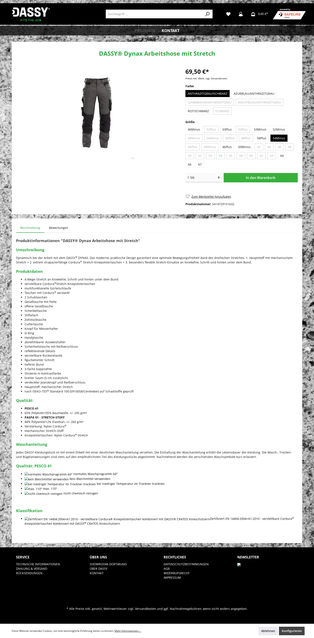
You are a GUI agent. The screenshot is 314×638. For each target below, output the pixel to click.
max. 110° (50, 489)
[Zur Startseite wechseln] (31, 14)
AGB (167, 569)
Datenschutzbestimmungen (186, 564)
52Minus (279, 129)
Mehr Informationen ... (127, 631)
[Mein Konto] (241, 14)
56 (230, 156)
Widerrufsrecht (177, 573)
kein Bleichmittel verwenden (90, 479)
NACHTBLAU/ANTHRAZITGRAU (259, 102)
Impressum (172, 578)
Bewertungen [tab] (58, 228)
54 (220, 156)
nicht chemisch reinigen (80, 493)
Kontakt (97, 573)
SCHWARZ (222, 111)
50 (189, 156)
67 (200, 164)
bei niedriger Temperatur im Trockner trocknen (131, 484)
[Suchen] (207, 14)
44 (269, 147)
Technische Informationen (38, 564)
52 (200, 156)
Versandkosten (145, 609)
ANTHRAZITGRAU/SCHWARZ (207, 94)
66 (189, 164)
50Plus (230, 138)
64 (282, 156)
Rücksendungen (29, 573)
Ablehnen (268, 631)
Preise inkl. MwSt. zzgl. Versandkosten (206, 78)
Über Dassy (98, 569)
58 (241, 156)
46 (279, 147)
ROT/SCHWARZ (198, 111)
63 (271, 156)
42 (259, 147)
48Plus (246, 138)
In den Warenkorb (260, 177)
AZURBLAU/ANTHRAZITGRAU (254, 94)
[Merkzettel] (228, 14)
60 (251, 156)
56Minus (213, 138)
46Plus (227, 147)
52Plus (211, 129)
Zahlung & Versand (31, 569)
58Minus (210, 147)
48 (289, 147)
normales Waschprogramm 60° (95, 474)
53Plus (227, 129)
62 (261, 156)
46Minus (194, 129)
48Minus (194, 138)
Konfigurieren (292, 631)
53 (210, 156)
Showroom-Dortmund (108, 564)
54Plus (243, 129)
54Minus (279, 138)
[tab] (30, 228)
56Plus (192, 147)
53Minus (260, 129)
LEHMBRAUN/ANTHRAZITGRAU (210, 102)
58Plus (261, 138)
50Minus (244, 147)
